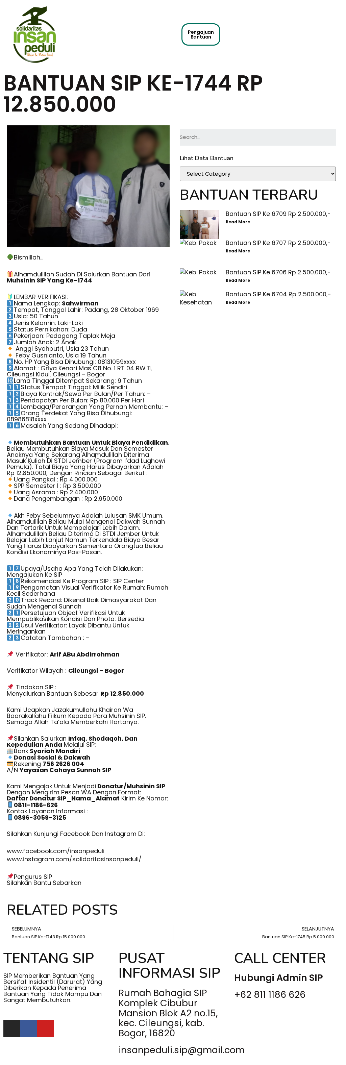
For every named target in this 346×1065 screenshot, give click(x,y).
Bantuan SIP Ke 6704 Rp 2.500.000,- (278, 294)
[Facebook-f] (28, 1028)
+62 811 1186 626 (269, 994)
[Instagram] (11, 1028)
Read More (238, 222)
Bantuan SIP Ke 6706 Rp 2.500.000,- (278, 272)
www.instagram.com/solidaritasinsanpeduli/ (74, 859)
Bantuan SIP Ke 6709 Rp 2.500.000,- (278, 213)
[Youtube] (45, 1028)
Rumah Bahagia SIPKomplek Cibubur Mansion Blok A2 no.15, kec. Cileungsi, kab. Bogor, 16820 (168, 1013)
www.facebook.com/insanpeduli (55, 851)
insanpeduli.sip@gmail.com (182, 1050)
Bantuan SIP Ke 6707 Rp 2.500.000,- (278, 243)
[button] (173, 31)
